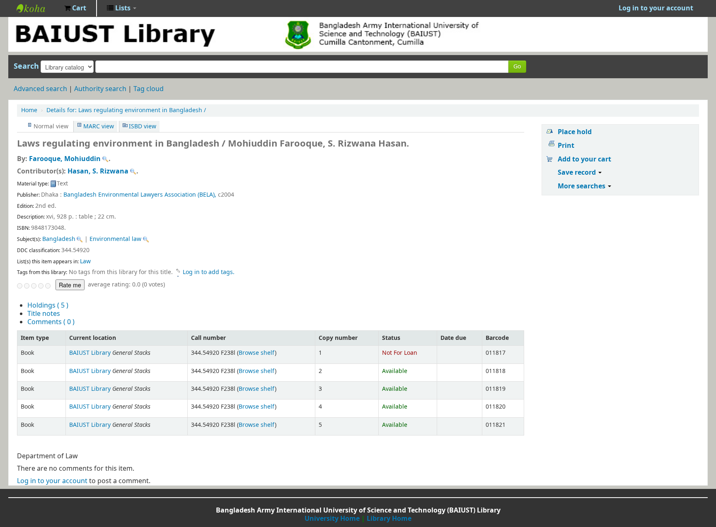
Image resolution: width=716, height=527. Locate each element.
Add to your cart (584, 159)
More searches (582, 186)
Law (85, 261)
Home (29, 110)
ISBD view (142, 126)
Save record (577, 173)
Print (566, 146)
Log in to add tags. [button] (209, 272)
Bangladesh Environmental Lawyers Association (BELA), (139, 194)
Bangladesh (58, 239)
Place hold (575, 132)
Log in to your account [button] (656, 8)
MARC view (98, 126)
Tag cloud (148, 89)
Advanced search (40, 89)
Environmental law (115, 239)
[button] (75, 8)
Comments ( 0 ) (51, 322)
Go (517, 66)
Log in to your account (52, 481)
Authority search (100, 89)
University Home (332, 519)
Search (26, 66)
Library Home (389, 519)
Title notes (43, 314)
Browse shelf (257, 353)
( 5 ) (47, 305)
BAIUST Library (37, 8)
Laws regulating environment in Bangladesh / (126, 110)
